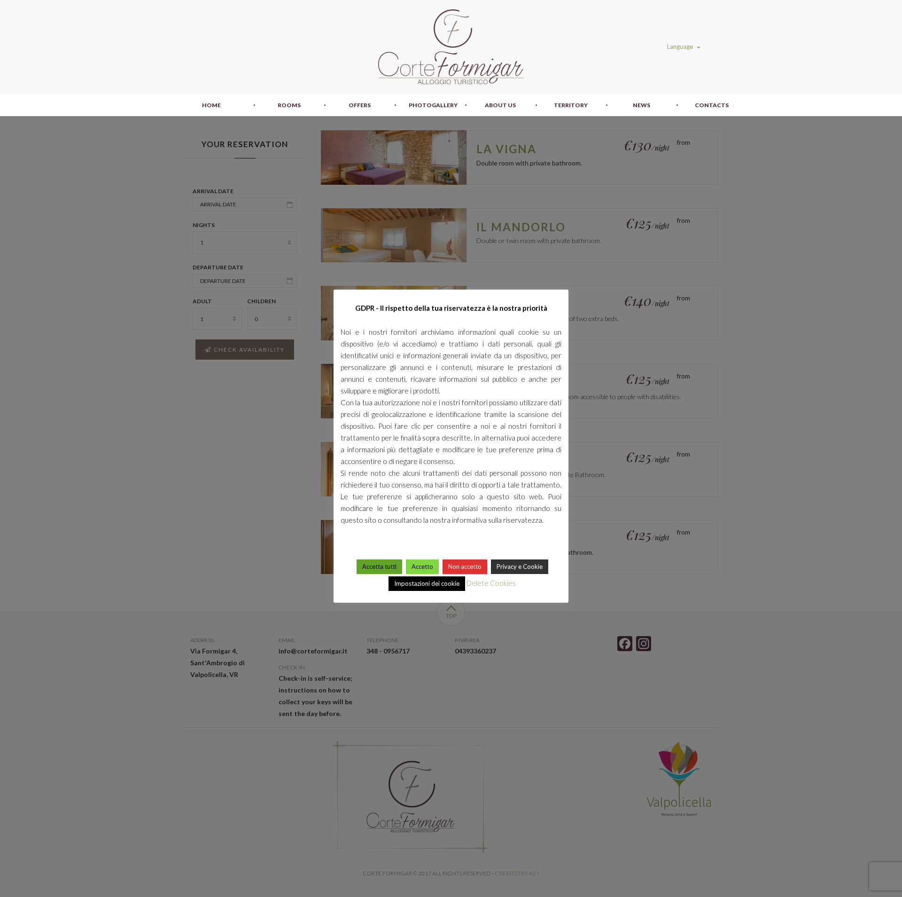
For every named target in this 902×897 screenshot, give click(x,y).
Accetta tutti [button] (379, 566)
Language (680, 46)
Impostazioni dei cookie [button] (426, 583)
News (641, 105)
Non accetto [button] (465, 566)
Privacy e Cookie (520, 566)
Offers (360, 105)
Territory (571, 105)
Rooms (289, 105)
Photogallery (433, 105)
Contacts (712, 105)
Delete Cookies (491, 583)
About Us (500, 105)
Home (211, 105)
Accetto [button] (422, 566)
